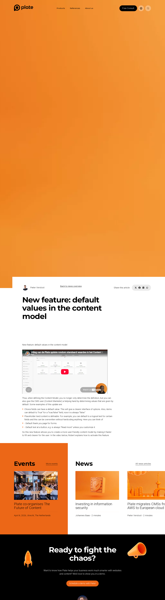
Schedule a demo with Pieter (82, 583)
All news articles (143, 463)
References (75, 8)
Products (61, 8)
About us (89, 8)
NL (139, 12)
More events (52, 463)
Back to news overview (71, 286)
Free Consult (128, 8)
